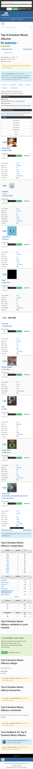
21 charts (18, 513)
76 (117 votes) (20, 477)
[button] (3, 23)
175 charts (18, 467)
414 (17, 169)
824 (17, 347)
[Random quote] (22, 19)
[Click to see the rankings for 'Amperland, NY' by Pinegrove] (12, 231)
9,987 (17, 349)
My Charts (4, 535)
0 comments (10, 73)
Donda (3, 280)
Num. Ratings (16, 127)
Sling (3, 407)
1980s (7, 564)
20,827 (17, 173)
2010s (7, 570)
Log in (13, 101)
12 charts (18, 341)
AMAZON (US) (27, 155)
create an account (23, 77)
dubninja (10, 42)
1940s (7, 556)
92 (17, 303)
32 (18, 309)
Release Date (16, 129)
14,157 (17, 219)
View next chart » (27, 49)
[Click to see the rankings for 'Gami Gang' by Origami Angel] (12, 317)
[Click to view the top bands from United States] (7, 604)
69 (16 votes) (20, 175)
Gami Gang (5, 323)
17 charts (18, 210)
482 (17, 258)
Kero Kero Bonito (8, 196)
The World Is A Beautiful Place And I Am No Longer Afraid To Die (7, 591)
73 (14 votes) (20, 351)
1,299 (17, 216)
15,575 (17, 521)
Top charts (3, 673)
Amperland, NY (6, 237)
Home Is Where (7, 150)
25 (17, 301)
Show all (16, 596)
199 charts (18, 297)
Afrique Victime (6, 450)
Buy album (4, 153)
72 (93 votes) (20, 434)
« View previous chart (6, 49)
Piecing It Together (7, 367)
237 (17, 430)
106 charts (18, 424)
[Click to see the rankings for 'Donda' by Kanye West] (12, 274)
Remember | (23, 9)
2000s (7, 568)
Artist (16, 134)
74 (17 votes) (20, 523)
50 (17, 428)
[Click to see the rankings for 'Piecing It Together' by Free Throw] (12, 361)
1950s (7, 558)
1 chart (18, 384)
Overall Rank (16, 120)
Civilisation (5, 191)
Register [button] (15, 9)
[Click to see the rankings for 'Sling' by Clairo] (12, 400)
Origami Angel (7, 326)
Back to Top (16, 755)
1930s (7, 554)
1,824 (17, 305)
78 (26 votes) (20, 221)
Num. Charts (16, 122)
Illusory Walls (6, 493)
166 (17, 345)
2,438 (17, 260)
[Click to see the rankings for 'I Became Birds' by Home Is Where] (12, 142)
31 (17, 471)
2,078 (17, 171)
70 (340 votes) (20, 307)
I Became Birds (6, 148)
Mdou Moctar (7, 452)
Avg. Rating (16, 125)
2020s (7, 572)
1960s (7, 560)
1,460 (17, 519)
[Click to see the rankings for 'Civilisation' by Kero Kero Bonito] (12, 185)
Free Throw (6, 369)
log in (15, 77)
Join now (4, 652)
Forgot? (29, 9)
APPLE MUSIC (12, 155)
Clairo (5, 409)
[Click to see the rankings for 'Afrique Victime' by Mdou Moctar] (12, 444)
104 (17, 473)
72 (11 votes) (20, 264)
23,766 (17, 262)
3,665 (17, 432)
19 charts (18, 165)
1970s (7, 562)
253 (17, 214)
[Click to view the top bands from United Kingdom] (7, 608)
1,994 (17, 475)
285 (17, 517)
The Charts (17, 93)
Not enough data (20, 390)
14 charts (18, 254)
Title (16, 132)
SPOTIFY (19, 155)
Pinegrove (6, 239)
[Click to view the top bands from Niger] (7, 606)
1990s (7, 566)
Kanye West (6, 282)
